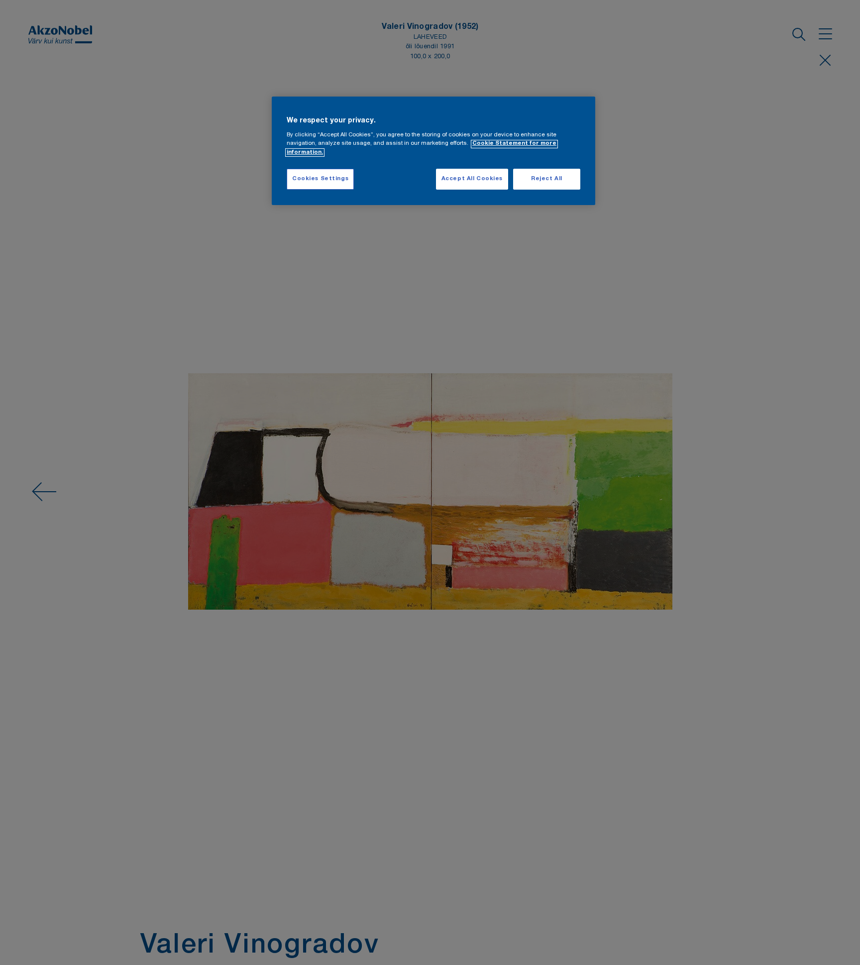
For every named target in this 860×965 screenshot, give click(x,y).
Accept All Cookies (472, 179)
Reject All (546, 179)
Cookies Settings (320, 179)
